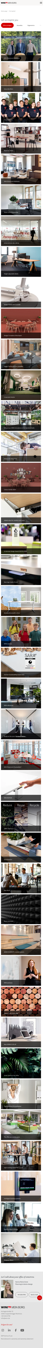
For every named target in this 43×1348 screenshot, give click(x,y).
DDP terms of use (6, 1336)
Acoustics (19, 25)
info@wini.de (5, 1318)
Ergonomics (31, 25)
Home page (4, 11)
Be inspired (12, 11)
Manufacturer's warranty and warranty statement (17, 1339)
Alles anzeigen (7, 25)
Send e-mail (34, 1295)
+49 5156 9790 (21, 1295)
